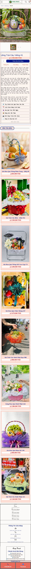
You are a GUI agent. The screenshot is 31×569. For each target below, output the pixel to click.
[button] (1, 2)
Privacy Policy (16, 557)
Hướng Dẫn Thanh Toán (16, 553)
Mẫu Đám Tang (7, 5)
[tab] (13, 47)
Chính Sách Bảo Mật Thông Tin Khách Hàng (16, 558)
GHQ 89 (11, 5)
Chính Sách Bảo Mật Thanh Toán (16, 554)
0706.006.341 (7, 566)
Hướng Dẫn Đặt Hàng (16, 556)
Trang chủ (2, 5)
